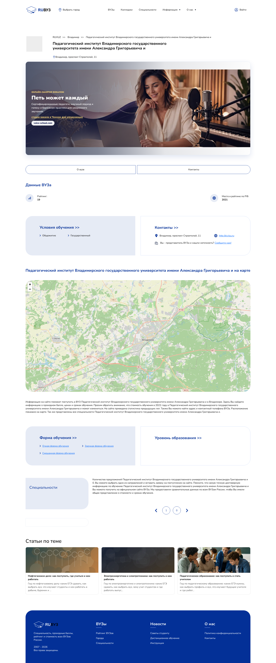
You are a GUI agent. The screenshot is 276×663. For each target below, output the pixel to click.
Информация (170, 9)
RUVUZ (57, 37)
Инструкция (157, 643)
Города (100, 638)
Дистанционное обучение (164, 638)
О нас (190, 9)
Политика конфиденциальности (223, 633)
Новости (158, 623)
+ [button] (30, 284)
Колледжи (127, 9)
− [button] (30, 289)
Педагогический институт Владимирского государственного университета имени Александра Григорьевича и (148, 37)
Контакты (210, 638)
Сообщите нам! (223, 242)
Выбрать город (71, 9)
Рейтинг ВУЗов (104, 633)
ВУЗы (111, 9)
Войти (243, 9)
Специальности (147, 9)
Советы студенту (159, 633)
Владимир (73, 37)
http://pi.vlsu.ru (226, 235)
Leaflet (247, 390)
